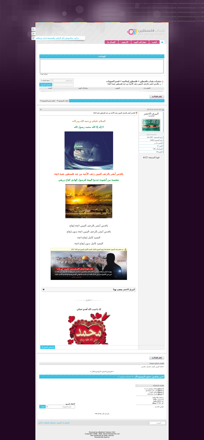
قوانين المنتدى (159, 406)
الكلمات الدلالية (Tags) (156, 363)
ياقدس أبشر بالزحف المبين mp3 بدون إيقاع (89, 231)
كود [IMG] (160, 401)
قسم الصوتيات (113, 81)
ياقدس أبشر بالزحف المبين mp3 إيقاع (89, 225)
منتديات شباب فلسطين (150, 81)
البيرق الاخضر (151, 113)
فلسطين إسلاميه (129, 81)
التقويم (117, 88)
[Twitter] (33, 34)
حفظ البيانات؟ (45, 80)
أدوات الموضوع (63, 101)
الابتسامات (160, 399)
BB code (159, 397)
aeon (162, 366)
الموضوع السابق (107, 371)
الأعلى (40, 423)
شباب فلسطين (145, 32)
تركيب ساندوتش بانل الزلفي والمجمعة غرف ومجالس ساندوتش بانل (56, 38)
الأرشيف (124, 42)
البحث (154, 42)
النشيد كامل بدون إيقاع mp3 (89, 243)
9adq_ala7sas (109, 435)
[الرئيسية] (162, 42)
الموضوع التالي (96, 371)
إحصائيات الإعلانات (49, 423)
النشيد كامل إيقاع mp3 (88, 237)
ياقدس (143, 366)
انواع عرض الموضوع (48, 101)
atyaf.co (106, 437)
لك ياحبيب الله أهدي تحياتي (89, 309)
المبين (157, 366)
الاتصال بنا (66, 423)
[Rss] (33, 29)
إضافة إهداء (43, 74)
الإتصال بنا (111, 42)
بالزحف (148, 366)
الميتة (153, 366)
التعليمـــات (146, 88)
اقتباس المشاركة (48, 347)
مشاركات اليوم (140, 42)
